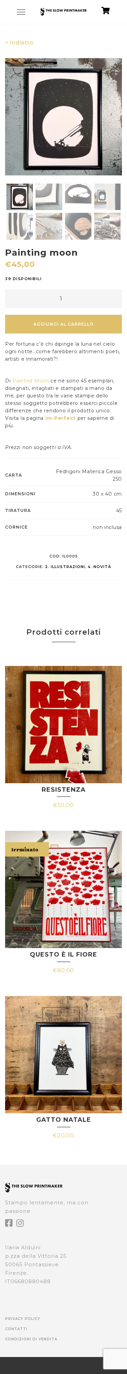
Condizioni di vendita (31, 1339)
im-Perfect (60, 418)
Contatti (16, 1329)
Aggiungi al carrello (64, 324)
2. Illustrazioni (65, 566)
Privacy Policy (22, 1319)
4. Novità (99, 566)
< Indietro (19, 42)
